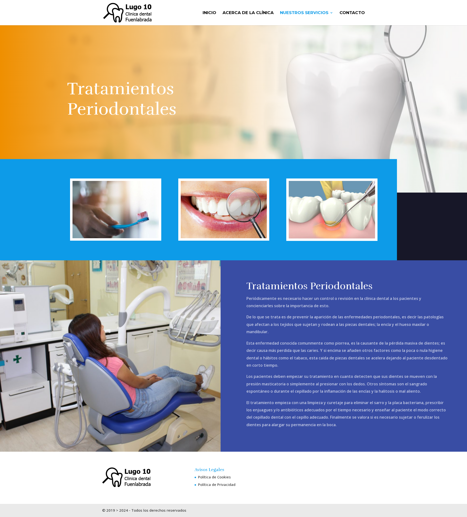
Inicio (209, 13)
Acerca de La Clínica (248, 13)
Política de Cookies (214, 477)
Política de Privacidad (216, 484)
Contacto (352, 13)
